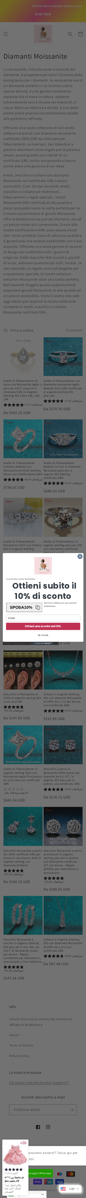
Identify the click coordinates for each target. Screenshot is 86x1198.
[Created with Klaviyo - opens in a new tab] (43, 643)
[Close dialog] (80, 556)
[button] (24, 607)
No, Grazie (43, 635)
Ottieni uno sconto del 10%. (43, 626)
